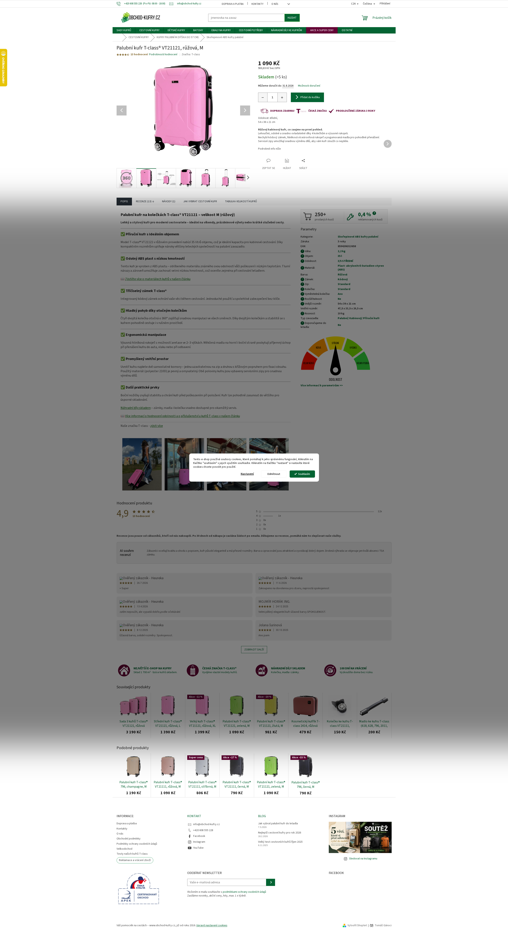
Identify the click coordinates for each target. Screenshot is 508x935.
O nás (274, 4)
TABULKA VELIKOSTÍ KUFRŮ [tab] (241, 201)
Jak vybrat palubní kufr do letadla (278, 824)
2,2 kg (341, 251)
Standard (344, 284)
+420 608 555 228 (203, 830)
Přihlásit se (270, 882)
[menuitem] (124, 30)
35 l (340, 256)
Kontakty (257, 4)
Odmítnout (273, 474)
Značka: (191, 54)
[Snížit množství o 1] (262, 97)
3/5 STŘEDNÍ (345, 261)
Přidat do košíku (310, 97)
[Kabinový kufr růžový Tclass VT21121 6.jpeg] (142, 464)
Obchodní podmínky (129, 839)
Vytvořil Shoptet (357, 925)
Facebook (199, 836)
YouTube (198, 848)
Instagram (199, 842)
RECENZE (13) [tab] (144, 201)
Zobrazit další (254, 650)
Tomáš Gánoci (383, 925)
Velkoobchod (124, 849)
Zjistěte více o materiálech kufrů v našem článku (157, 279)
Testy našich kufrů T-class (132, 854)
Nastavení (247, 474)
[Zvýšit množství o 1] (282, 97)
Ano (340, 294)
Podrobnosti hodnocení (163, 54)
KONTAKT (194, 816)
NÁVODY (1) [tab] (168, 201)
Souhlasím (304, 474)
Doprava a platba (233, 4)
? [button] (374, 213)
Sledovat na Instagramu (363, 859)
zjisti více (156, 426)
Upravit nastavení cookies (211, 925)
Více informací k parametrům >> (322, 386)
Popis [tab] (124, 201)
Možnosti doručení (309, 86)
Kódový (343, 279)
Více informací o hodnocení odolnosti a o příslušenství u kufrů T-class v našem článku (182, 416)
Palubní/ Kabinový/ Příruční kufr (359, 318)
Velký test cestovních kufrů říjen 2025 (280, 842)
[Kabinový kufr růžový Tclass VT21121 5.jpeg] (184, 464)
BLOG (262, 816)
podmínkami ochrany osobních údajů (244, 892)
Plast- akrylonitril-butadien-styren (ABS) (361, 268)
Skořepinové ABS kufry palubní (358, 237)
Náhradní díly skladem (136, 408)
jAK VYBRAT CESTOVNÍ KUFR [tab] (200, 201)
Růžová (342, 275)
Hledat (292, 18)
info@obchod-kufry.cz (206, 824)
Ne (339, 299)
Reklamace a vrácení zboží (135, 860)
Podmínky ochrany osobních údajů (137, 844)
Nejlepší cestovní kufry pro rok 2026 (279, 833)
